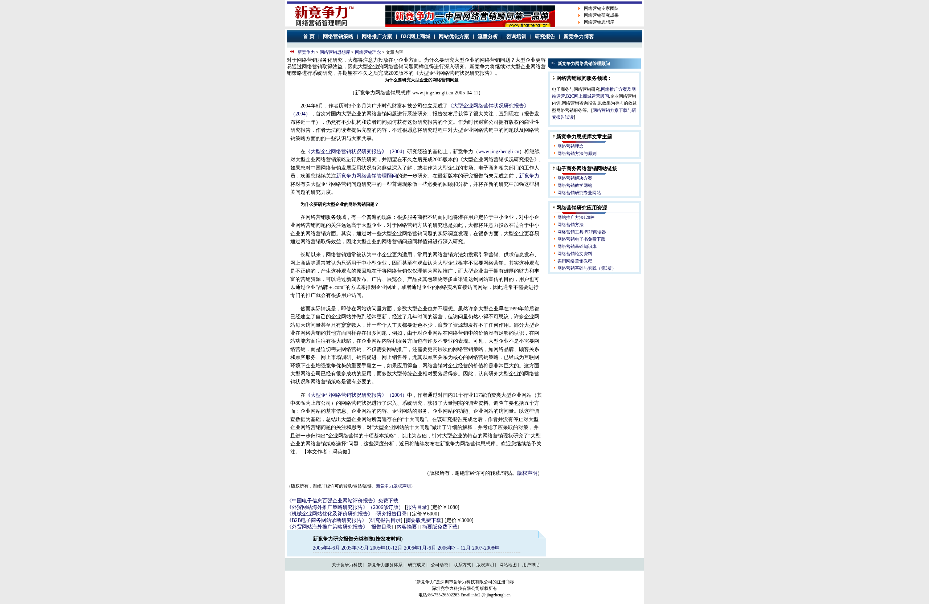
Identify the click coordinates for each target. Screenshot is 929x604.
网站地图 (508, 564)
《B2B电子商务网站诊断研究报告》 (327, 520)
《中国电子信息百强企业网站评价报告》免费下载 (342, 500)
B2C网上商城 (415, 36)
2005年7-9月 (355, 548)
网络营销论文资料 (574, 253)
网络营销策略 (338, 36)
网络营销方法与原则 (577, 153)
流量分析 (488, 36)
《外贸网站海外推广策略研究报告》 (327, 527)
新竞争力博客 (579, 36)
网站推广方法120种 (575, 217)
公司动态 (439, 564)
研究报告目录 (391, 514)
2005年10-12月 (386, 548)
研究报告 (545, 36)
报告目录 (417, 507)
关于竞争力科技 (347, 564)
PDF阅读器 (595, 231)
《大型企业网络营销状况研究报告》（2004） (356, 151)
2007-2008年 (485, 548)
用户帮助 (531, 564)
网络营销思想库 (599, 22)
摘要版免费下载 (423, 520)
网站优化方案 (454, 36)
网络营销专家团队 (601, 8)
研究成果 (416, 564)
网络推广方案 (377, 36)
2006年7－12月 (455, 548)
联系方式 (462, 564)
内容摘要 (407, 527)
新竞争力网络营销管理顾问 (366, 176)
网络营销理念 (368, 52)
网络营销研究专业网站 (579, 192)
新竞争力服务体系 (385, 564)
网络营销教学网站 (574, 185)
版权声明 (527, 473)
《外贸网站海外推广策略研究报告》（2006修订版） (345, 507)
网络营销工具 (570, 231)
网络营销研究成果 (601, 15)
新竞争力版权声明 (393, 486)
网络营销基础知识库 (577, 246)
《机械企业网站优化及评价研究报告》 (330, 514)
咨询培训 (516, 36)
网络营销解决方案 (574, 178)
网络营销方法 (570, 224)
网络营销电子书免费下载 (581, 239)
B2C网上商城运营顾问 (587, 96)
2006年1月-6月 (421, 548)
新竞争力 (306, 52)
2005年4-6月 (326, 548)
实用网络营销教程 (574, 261)
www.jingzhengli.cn (498, 151)
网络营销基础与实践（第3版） (586, 268)
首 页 (309, 36)
